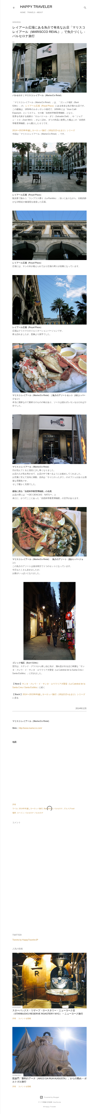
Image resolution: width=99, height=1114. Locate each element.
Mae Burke (57, 1102)
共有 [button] (14, 804)
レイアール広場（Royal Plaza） (40, 106)
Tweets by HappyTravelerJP (25, 940)
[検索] (85, 7)
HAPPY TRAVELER (36, 7)
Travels (31, 12)
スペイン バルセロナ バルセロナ (30, 813)
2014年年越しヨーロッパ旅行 (31, 808)
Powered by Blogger (51, 1097)
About (40, 12)
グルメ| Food (69, 808)
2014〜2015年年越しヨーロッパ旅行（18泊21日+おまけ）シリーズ (43, 130)
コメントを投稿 (24, 1018)
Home (23, 12)
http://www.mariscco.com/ (30, 728)
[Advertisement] (49, 909)
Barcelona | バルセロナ (53, 808)
